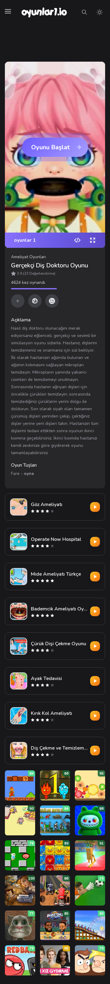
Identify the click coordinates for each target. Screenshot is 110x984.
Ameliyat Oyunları (28, 257)
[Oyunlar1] (43, 12)
